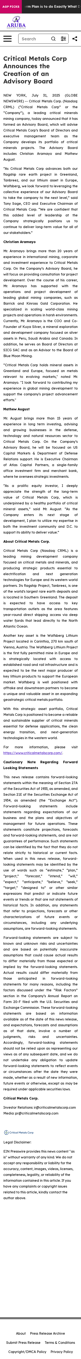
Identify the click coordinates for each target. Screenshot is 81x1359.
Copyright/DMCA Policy (27, 1352)
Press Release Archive (47, 1333)
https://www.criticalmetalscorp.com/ (32, 753)
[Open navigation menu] (7, 39)
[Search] (53, 38)
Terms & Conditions (60, 1342)
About (21, 1333)
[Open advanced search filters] (63, 38)
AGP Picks (10, 7)
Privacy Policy (61, 1352)
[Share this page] (75, 39)
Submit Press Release (23, 1342)
